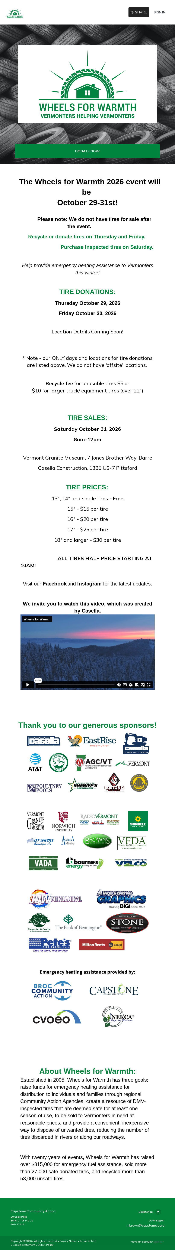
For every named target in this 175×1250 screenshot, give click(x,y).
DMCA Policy (45, 1244)
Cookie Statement (24, 1244)
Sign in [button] (159, 12)
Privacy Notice (68, 1241)
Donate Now (87, 151)
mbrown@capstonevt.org (145, 1225)
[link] (14, 12)
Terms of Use (88, 1241)
